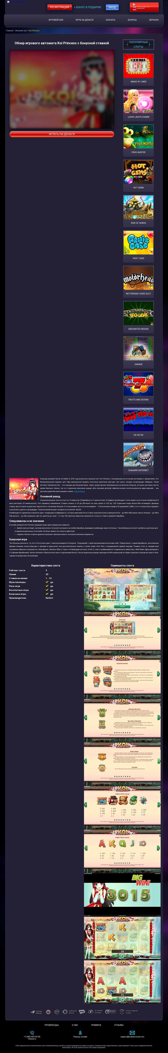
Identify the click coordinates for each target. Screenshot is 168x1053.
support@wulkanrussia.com (132, 1037)
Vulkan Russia (79, 491)
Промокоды (51, 1025)
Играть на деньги (62, 134)
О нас (75, 1025)
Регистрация (59, 7)
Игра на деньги (84, 20)
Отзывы (119, 1025)
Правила (96, 1025)
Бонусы (132, 20)
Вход (112, 7)
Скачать (110, 20)
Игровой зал (56, 20)
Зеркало (154, 20)
